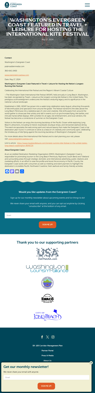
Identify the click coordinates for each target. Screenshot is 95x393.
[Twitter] (47, 337)
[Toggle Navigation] (87, 5)
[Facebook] (42, 337)
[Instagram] (52, 337)
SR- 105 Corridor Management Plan (48, 346)
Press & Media (48, 355)
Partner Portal (47, 351)
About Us (47, 361)
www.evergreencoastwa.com (17, 75)
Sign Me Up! (47, 224)
